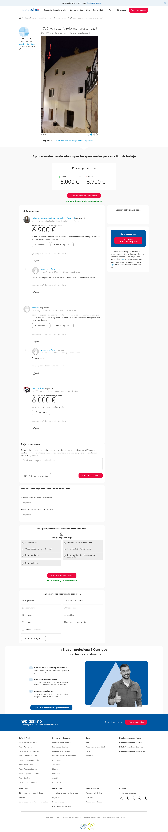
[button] (24, 32)
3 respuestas (26, 503)
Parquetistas (56, 760)
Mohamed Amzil (48, 269)
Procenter (89, 756)
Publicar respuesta (90, 476)
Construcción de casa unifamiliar (36, 498)
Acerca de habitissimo (94, 793)
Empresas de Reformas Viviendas (64, 756)
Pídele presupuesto (62, 245)
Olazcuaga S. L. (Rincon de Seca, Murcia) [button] (49, 311)
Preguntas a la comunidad (35, 18)
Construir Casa (31, 543)
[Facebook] (127, 798)
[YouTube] (139, 798)
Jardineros (56, 765)
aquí (122, 259)
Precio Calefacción (25, 778)
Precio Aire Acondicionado (29, 760)
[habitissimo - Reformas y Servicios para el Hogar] (30, 10)
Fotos (88, 751)
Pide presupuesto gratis (62, 576)
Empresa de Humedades (61, 751)
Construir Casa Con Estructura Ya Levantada (81, 556)
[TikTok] (145, 798)
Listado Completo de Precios (130, 738)
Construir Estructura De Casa (79, 549)
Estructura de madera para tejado (37, 510)
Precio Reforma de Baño (28, 742)
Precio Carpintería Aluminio (29, 773)
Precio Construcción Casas (28, 756)
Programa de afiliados (94, 802)
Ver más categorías (34, 639)
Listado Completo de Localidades (132, 751)
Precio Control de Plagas (28, 782)
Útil (37, 261)
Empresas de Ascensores (61, 742)
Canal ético (90, 797)
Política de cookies (92, 818)
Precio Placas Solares (26, 765)
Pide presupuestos (138, 10)
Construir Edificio (32, 563)
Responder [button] (42, 245)
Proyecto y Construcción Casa (79, 543)
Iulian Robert (38, 389)
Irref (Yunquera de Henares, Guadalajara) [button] (49, 391)
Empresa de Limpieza (60, 747)
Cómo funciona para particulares (31, 793)
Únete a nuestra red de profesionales (51, 708)
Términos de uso (52, 818)
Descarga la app (58, 802)
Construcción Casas (58, 18)
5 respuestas (46, 141)
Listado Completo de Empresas (131, 747)
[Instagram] (121, 798)
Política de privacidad (72, 818)
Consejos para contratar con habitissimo (33, 802)
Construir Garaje (32, 555)
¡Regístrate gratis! (94, 3)
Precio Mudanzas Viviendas (29, 751)
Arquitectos (56, 782)
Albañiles (55, 778)
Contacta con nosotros (127, 793)
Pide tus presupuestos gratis (84, 196)
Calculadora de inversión (61, 806)
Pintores (55, 769)
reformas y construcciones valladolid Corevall (53, 218)
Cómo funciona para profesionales (65, 793)
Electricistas (56, 773)
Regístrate (22, 797)
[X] (133, 798)
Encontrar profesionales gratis (128, 241)
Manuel (35, 308)
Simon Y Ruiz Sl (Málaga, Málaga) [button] (55, 272)
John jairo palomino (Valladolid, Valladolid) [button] (50, 221)
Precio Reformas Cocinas (28, 769)
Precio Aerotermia (25, 747)
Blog (87, 742)
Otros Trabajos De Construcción (38, 549)
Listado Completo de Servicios (130, 742)
